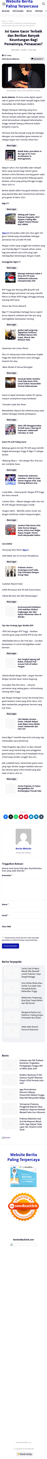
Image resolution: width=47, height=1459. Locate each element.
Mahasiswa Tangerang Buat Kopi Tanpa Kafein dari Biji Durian (32, 1000)
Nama (5, 904)
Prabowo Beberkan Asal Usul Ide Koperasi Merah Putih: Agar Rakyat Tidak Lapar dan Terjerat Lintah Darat (31, 1124)
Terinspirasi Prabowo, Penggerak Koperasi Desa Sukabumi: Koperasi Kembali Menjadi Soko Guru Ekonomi (32, 1108)
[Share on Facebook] (5, 816)
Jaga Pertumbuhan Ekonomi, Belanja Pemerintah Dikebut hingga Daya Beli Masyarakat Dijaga (32, 1094)
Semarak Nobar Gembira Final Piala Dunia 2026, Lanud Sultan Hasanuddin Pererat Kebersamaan (29, 382)
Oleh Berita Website (10, 59)
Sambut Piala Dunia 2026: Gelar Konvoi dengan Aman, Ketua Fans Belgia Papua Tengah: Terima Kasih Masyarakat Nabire (29, 530)
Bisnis (29, 11)
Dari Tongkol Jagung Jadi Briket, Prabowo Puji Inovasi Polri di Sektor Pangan (29, 663)
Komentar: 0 (38, 58)
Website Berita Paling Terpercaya (23, 1157)
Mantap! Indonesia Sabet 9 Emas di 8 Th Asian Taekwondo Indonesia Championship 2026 (30, 277)
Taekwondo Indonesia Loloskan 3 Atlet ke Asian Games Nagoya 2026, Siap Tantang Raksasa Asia (29, 479)
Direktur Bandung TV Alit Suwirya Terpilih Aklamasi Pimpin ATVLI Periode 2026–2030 (32, 1079)
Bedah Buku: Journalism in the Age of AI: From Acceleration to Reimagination (30, 155)
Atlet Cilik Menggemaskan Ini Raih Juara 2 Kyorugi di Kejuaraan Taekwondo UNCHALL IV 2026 (29, 429)
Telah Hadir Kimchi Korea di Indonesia (30, 1028)
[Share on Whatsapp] (16, 816)
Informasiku (18, 11)
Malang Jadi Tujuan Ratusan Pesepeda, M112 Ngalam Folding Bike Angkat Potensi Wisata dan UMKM (28, 219)
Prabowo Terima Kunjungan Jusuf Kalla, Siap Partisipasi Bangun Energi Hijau (28, 571)
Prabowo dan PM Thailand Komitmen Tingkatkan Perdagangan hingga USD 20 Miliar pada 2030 (31, 1064)
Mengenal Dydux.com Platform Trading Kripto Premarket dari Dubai (32, 1015)
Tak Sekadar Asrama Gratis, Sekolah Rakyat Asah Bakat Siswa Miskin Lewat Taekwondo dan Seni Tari (29, 724)
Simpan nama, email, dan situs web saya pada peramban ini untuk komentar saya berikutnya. (20, 939)
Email (5, 915)
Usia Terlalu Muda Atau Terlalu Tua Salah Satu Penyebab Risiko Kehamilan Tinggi (32, 987)
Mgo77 (25, 550)
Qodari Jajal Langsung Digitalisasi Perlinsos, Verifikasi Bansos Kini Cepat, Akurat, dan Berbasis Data (27, 335)
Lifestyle (39, 11)
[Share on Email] (21, 816)
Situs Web (6, 926)
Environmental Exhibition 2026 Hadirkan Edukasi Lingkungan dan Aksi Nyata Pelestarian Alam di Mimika (29, 612)
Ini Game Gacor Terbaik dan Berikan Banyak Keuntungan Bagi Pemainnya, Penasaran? (23, 37)
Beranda (5, 11)
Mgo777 (5, 233)
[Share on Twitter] (10, 816)
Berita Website (23, 849)
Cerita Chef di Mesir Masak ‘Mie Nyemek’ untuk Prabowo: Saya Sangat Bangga (31, 973)
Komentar (7, 875)
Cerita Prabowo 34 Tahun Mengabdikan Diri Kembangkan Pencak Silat (29, 788)
